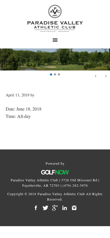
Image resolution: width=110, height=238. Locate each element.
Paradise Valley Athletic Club (55, 18)
